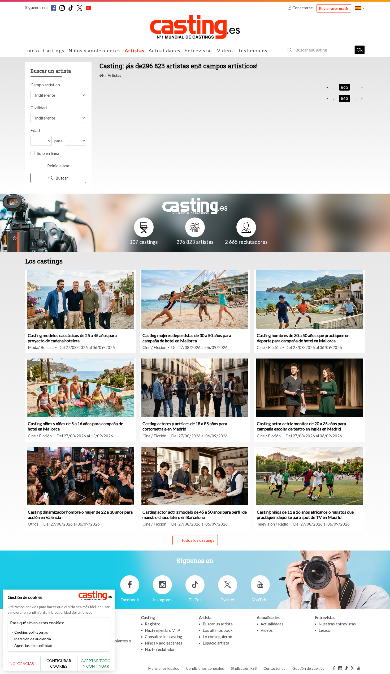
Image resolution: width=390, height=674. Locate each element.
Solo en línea (48, 153)
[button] (360, 8)
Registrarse (334, 8)
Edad (35, 130)
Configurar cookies (58, 663)
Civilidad (39, 107)
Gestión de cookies (308, 668)
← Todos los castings (195, 540)
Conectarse (303, 7)
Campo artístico (45, 84)
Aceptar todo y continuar (96, 663)
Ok (360, 50)
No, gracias (22, 663)
